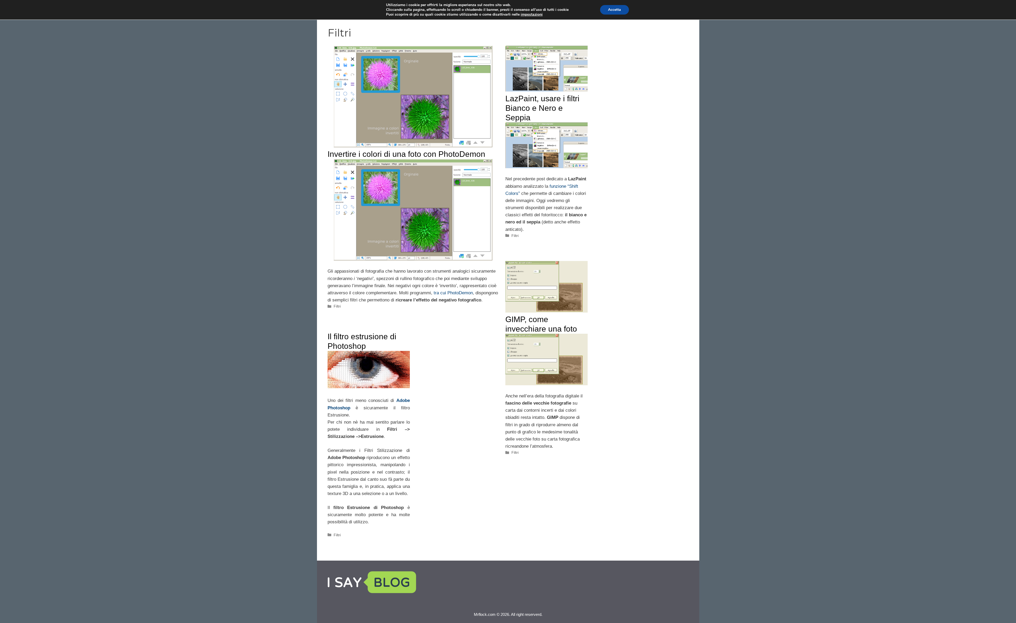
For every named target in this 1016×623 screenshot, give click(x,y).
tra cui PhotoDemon (453, 292)
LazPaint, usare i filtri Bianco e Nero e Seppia (542, 108)
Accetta (614, 9)
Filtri (337, 306)
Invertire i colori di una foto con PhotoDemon (406, 154)
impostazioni (532, 14)
